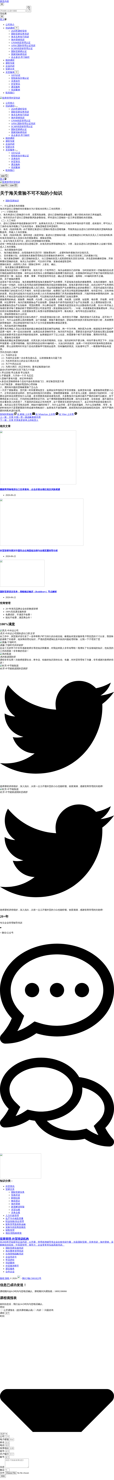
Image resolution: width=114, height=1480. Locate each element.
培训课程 (10, 106)
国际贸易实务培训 (20, 112)
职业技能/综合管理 (15, 1221)
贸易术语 (15, 1195)
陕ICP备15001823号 (31, 1278)
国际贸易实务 (17, 1192)
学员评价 (10, 1260)
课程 (2, 1313)
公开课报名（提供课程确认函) (18, 1310)
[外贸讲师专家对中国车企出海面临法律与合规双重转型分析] (41, 545)
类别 (2, 1307)
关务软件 (15, 158)
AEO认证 (15, 153)
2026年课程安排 (19, 109)
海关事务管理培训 (14, 1251)
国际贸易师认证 (19, 129)
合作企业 (10, 1271)
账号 (2, 1457)
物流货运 (15, 1201)
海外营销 (15, 1204)
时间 (2, 1316)
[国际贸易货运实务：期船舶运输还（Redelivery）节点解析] (22, 586)
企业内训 (10, 144)
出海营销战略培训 (14, 1254)
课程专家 (10, 141)
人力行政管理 (12, 1215)
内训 (39, 1310)
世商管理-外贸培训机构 (14, 1238)
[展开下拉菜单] (17, 106)
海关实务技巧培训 (20, 115)
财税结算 (15, 1198)
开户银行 (4, 1454)
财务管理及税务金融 (16, 1224)
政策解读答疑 (17, 1207)
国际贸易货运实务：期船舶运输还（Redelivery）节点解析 (28, 591)
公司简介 (10, 103)
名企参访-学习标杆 (20, 135)
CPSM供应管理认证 (20, 120)
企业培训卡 (11, 1257)
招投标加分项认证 (20, 156)
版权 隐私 (4, 1278)
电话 (2, 1445)
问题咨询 (48, 1310)
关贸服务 (10, 150)
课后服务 (15, 164)
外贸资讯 (15, 161)
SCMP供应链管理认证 (22, 126)
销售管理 (10, 1230)
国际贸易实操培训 (14, 1248)
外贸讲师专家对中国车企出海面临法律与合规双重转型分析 (29, 550)
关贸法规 (15, 1209)
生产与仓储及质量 (14, 1218)
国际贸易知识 (12, 201)
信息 (2, 1467)
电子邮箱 (4, 1439)
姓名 (2, 1442)
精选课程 (10, 138)
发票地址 (4, 1448)
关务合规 (15, 1212)
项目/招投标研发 (14, 1233)
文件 (2, 1473)
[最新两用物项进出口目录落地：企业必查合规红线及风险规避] (38, 483)
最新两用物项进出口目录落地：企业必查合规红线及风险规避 (30, 489)
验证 (2, 1470)
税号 (2, 1451)
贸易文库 (10, 147)
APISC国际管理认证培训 (23, 123)
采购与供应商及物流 (16, 1227)
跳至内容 (4, 1)
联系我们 (10, 170)
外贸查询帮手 (12, 1266)
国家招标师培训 (19, 132)
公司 (2, 1436)
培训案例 (15, 167)
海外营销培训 (17, 117)
